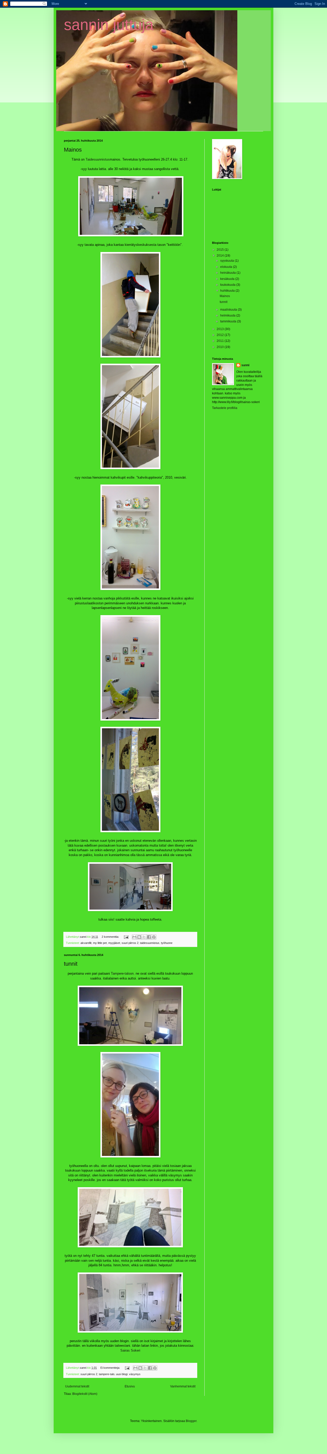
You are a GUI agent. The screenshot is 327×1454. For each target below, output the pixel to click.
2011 (221, 341)
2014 (221, 255)
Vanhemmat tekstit (182, 1386)
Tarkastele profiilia (224, 408)
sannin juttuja (109, 24)
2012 (221, 335)
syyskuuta (227, 260)
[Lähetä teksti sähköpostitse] (126, 936)
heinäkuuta (228, 273)
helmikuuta (228, 315)
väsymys (135, 1374)
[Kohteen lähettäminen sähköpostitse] (134, 937)
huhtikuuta (228, 290)
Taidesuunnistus (98, 159)
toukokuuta (228, 285)
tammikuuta (228, 321)
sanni (245, 365)
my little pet (100, 942)
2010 (221, 347)
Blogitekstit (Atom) (84, 1394)
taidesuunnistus (149, 942)
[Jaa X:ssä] (144, 937)
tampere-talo (106, 1374)
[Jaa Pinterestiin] (153, 937)
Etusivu (130, 1386)
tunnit (70, 964)
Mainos (73, 149)
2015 (221, 249)
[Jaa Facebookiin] (148, 937)
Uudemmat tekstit (77, 1386)
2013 (221, 329)
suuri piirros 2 (130, 942)
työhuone (166, 942)
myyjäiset (114, 942)
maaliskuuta (229, 309)
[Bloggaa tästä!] (139, 937)
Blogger (191, 1421)
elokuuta (226, 267)
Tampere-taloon (122, 973)
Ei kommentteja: (110, 1367)
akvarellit (85, 942)
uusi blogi (121, 1374)
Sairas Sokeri (130, 1350)
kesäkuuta (227, 279)
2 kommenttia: (111, 936)
